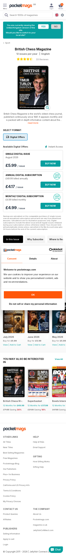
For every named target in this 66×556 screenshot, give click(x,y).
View (5, 344)
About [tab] (54, 258)
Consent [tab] (11, 258)
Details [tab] (33, 258)
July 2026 (8, 337)
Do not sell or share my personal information (33, 304)
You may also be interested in (23, 358)
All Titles (7, 442)
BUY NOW (50, 163)
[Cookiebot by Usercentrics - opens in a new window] (49, 250)
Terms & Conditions (12, 490)
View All (59, 359)
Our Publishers (9, 469)
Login (5, 544)
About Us (37, 514)
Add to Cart (15, 344)
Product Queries (10, 514)
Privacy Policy (9, 480)
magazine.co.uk (40, 525)
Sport (7, 43)
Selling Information (11, 534)
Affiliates (7, 519)
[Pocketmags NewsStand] (20, 6)
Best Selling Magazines (13, 453)
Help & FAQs (38, 442)
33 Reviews (42, 59)
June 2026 (33, 337)
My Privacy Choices (12, 501)
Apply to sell (8, 539)
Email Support (39, 447)
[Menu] (5, 6)
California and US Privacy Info (16, 485)
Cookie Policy (9, 496)
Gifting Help (38, 467)
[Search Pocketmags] (6, 15)
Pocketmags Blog (11, 463)
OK (33, 294)
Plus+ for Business (11, 474)
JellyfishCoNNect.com (43, 530)
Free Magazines (10, 458)
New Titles (8, 447)
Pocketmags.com (41, 519)
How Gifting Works (41, 461)
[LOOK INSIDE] (33, 108)
